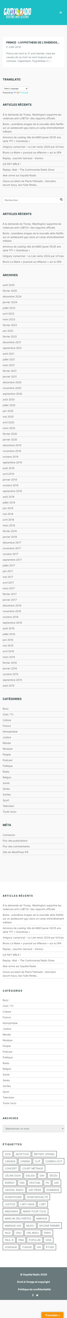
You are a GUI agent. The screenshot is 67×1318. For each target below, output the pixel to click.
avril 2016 (8, 651)
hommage (52, 1189)
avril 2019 (8, 473)
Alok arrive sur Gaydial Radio (19, 175)
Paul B (9, 1239)
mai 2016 (8, 645)
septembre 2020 (12, 393)
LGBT (42, 1204)
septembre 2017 (12, 559)
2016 (8, 1154)
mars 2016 (9, 656)
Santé (6, 783)
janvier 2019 (10, 479)
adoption (22, 1154)
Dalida (30, 1175)
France (7, 725)
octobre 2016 (10, 616)
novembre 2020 (12, 387)
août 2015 (8, 685)
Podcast (7, 760)
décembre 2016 (12, 605)
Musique (8, 748)
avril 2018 (8, 519)
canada (10, 1161)
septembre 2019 (12, 462)
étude (50, 1247)
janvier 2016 (10, 668)
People (7, 754)
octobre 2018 (10, 485)
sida (48, 1239)
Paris (47, 1232)
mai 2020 (8, 416)
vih (39, 1247)
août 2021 (8, 353)
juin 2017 (8, 571)
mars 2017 (9, 588)
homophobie (13, 1197)
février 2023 (10, 325)
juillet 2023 (9, 307)
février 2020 (10, 433)
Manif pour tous (34, 1211)
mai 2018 (8, 513)
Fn (47, 1182)
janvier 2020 (10, 439)
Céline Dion (13, 1175)
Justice (7, 737)
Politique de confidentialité (34, 1289)
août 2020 (9, 399)
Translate (24, 93)
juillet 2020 (9, 405)
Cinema (25, 1161)
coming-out (53, 1161)
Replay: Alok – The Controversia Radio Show (28, 169)
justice (10, 1204)
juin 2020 (8, 410)
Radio (6, 771)
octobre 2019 (10, 456)
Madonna (11, 1211)
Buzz (6, 708)
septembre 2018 (12, 491)
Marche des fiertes (18, 1218)
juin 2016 (8, 639)
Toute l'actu (9, 811)
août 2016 (8, 628)
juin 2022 (8, 330)
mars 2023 (9, 319)
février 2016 (10, 662)
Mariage (41, 1218)
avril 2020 (8, 422)
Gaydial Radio (14, 1189)
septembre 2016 (12, 622)
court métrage (32, 1168)
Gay (56, 1182)
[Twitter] (36, 1295)
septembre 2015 (12, 679)
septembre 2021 (12, 347)
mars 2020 (9, 428)
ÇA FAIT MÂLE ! (12, 163)
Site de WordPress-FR (15, 852)
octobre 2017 (10, 553)
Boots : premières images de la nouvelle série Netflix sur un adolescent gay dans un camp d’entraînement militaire (33, 128)
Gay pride (35, 1189)
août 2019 (8, 468)
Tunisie (27, 1247)
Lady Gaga (27, 1204)
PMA (21, 1239)
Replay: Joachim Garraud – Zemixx (23, 158)
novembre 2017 (12, 548)
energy (10, 1182)
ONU (18, 1232)
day (42, 1175)
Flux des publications (15, 840)
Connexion (9, 834)
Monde (7, 742)
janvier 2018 (10, 536)
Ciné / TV (8, 714)
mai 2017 (8, 576)
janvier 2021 (10, 376)
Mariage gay (13, 1225)
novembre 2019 (12, 450)
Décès (53, 1175)
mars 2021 (9, 365)
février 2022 (10, 336)
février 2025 (10, 290)
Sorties (7, 794)
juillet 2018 (9, 502)
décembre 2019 (12, 445)
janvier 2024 (10, 302)
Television (8, 805)
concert (11, 1168)
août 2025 (9, 284)
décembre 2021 (12, 342)
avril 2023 (8, 313)
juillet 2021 (9, 359)
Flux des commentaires (16, 846)
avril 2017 (8, 582)
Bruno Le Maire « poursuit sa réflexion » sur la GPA (32, 152)
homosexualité (37, 1197)
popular (35, 1239)
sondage (11, 1247)
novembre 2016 (12, 611)
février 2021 (10, 370)
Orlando (32, 1232)
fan (22, 1182)
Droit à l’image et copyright (33, 1281)
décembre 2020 (12, 382)
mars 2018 (9, 525)
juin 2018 (8, 508)
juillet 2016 (9, 634)
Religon (7, 777)
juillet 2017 (9, 565)
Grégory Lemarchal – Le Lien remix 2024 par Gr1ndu (33, 146)
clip (37, 1161)
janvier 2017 (10, 599)
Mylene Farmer (49, 1225)
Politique (8, 765)
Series (6, 788)
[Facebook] (32, 1295)
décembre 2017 (12, 542)
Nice (8, 1232)
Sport (6, 800)
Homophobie (10, 731)
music (30, 1225)
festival (35, 1182)
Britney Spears (44, 1154)
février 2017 (10, 594)
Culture (7, 720)
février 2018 (10, 531)
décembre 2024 (12, 296)
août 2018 (8, 496)
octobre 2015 (10, 674)
